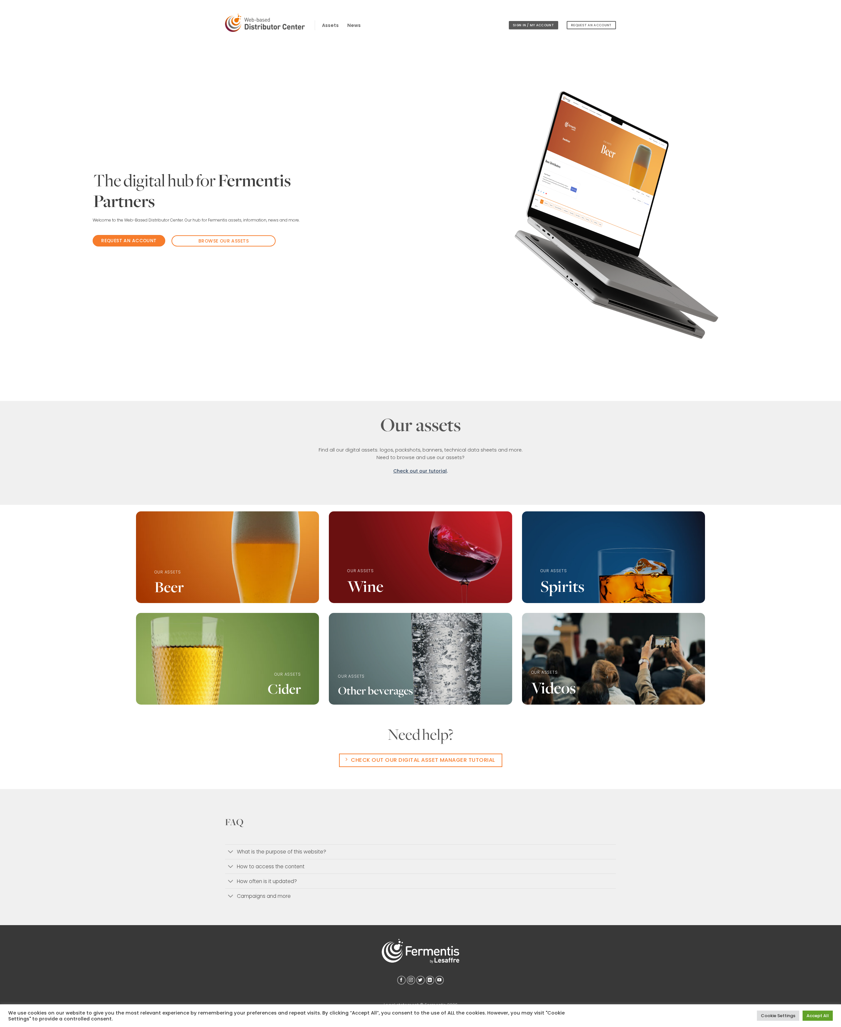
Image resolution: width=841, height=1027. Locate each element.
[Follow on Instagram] (411, 980)
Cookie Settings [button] (778, 1016)
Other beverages (375, 690)
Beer (169, 587)
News (354, 25)
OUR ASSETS (167, 572)
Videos (553, 687)
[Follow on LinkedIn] (430, 980)
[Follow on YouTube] (439, 980)
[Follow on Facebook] (401, 980)
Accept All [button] (818, 1016)
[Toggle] (231, 852)
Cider (284, 688)
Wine (365, 586)
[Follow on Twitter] (420, 980)
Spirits (562, 586)
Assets (330, 25)
